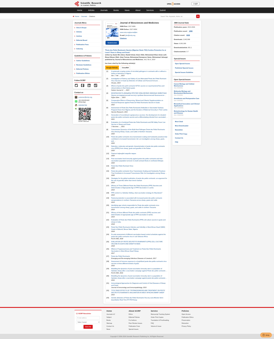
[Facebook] (82, 85)
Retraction (185, 323)
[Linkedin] (89, 85)
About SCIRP (135, 311)
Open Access (186, 314)
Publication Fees (82, 44)
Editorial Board (81, 40)
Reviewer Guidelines (83, 65)
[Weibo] (95, 85)
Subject (109, 317)
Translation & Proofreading (160, 320)
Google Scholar (112, 67)
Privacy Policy (186, 326)
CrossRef (125, 67)
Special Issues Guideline (184, 72)
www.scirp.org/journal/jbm (128, 32)
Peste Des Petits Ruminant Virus (122, 166)
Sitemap (109, 323)
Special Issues (133, 329)
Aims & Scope (81, 27)
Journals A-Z (110, 314)
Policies (185, 311)
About (137, 10)
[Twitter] (76, 85)
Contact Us (179, 138)
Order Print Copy (181, 134)
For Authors (133, 320)
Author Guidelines (83, 60)
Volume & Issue (156, 326)
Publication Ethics (83, 73)
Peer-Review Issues (135, 323)
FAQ (176, 142)
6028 (188, 35)
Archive (79, 36)
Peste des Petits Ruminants (120, 256)
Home (79, 10)
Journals (104, 10)
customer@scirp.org (85, 97)
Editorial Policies (82, 69)
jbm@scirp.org (130, 35)
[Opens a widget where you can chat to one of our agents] (266, 335)
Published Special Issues (184, 68)
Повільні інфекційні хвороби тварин (123, 153)
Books (116, 10)
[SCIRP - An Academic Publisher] (87, 3)
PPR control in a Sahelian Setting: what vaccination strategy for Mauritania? (136, 193)
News (127, 10)
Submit (163, 10)
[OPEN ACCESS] (173, 3)
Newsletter (179, 130)
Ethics (131, 314)
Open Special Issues (182, 63)
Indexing (79, 49)
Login (195, 4)
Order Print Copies (157, 317)
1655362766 (82, 105)
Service (154, 311)
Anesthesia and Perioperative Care (186, 98)
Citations (123, 38)
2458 (190, 31)
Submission (112, 43)
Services (150, 10)
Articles (91, 10)
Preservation (186, 320)
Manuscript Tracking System (160, 314)
